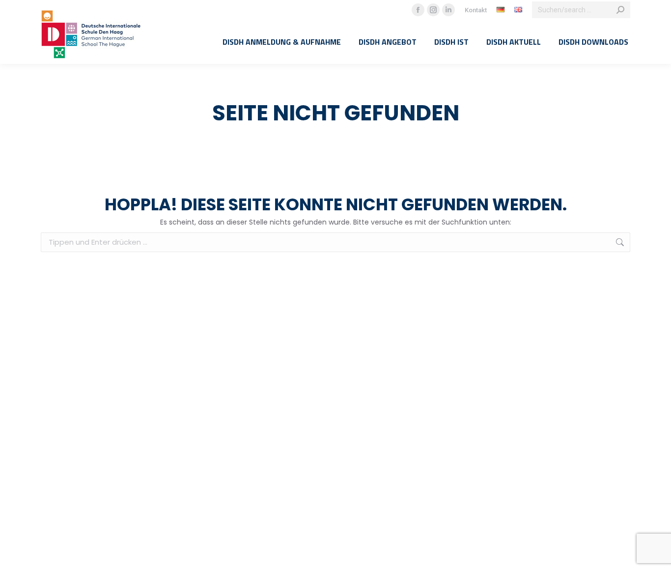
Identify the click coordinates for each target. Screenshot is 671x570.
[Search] (620, 9)
